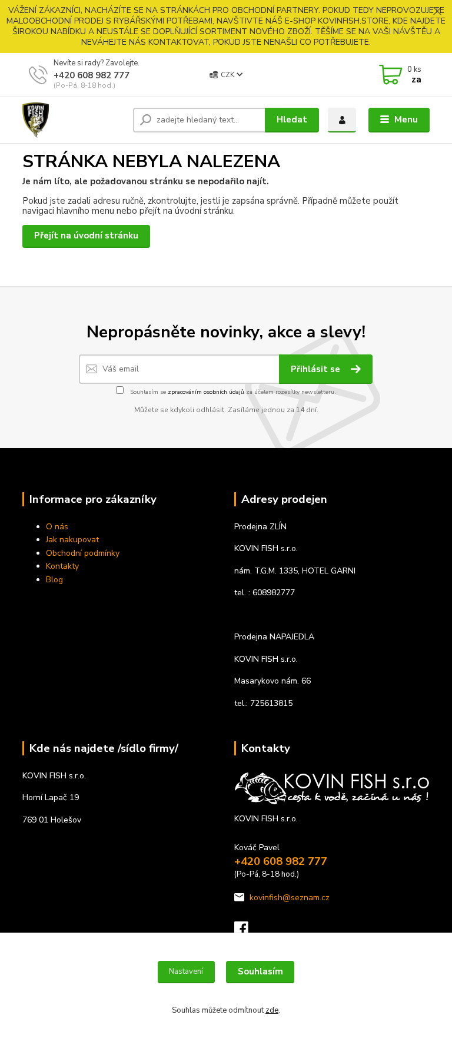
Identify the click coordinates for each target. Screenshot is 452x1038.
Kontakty (62, 566)
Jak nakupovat (72, 539)
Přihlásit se (317, 369)
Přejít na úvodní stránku (86, 235)
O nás (57, 526)
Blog (54, 579)
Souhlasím (260, 971)
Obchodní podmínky (82, 553)
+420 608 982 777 (91, 75)
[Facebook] (246, 931)
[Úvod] (73, 120)
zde (271, 1010)
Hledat (292, 119)
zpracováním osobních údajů (206, 392)
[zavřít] (437, 11)
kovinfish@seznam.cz (290, 897)
